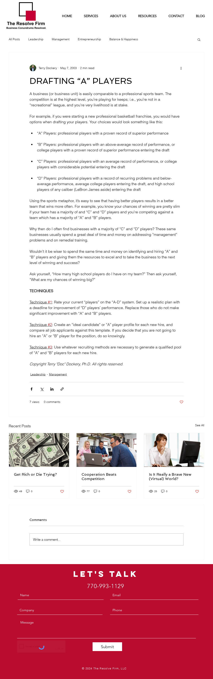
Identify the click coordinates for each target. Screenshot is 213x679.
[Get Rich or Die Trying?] (39, 450)
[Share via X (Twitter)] (42, 389)
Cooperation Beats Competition (99, 476)
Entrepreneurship (89, 39)
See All (199, 425)
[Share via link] (62, 389)
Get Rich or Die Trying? (35, 474)
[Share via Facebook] (31, 389)
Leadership (35, 39)
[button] (199, 39)
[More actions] (180, 67)
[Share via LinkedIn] (52, 389)
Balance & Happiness (123, 39)
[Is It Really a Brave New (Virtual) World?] (174, 450)
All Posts (14, 39)
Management (60, 39)
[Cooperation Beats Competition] (107, 450)
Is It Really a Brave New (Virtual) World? (170, 476)
